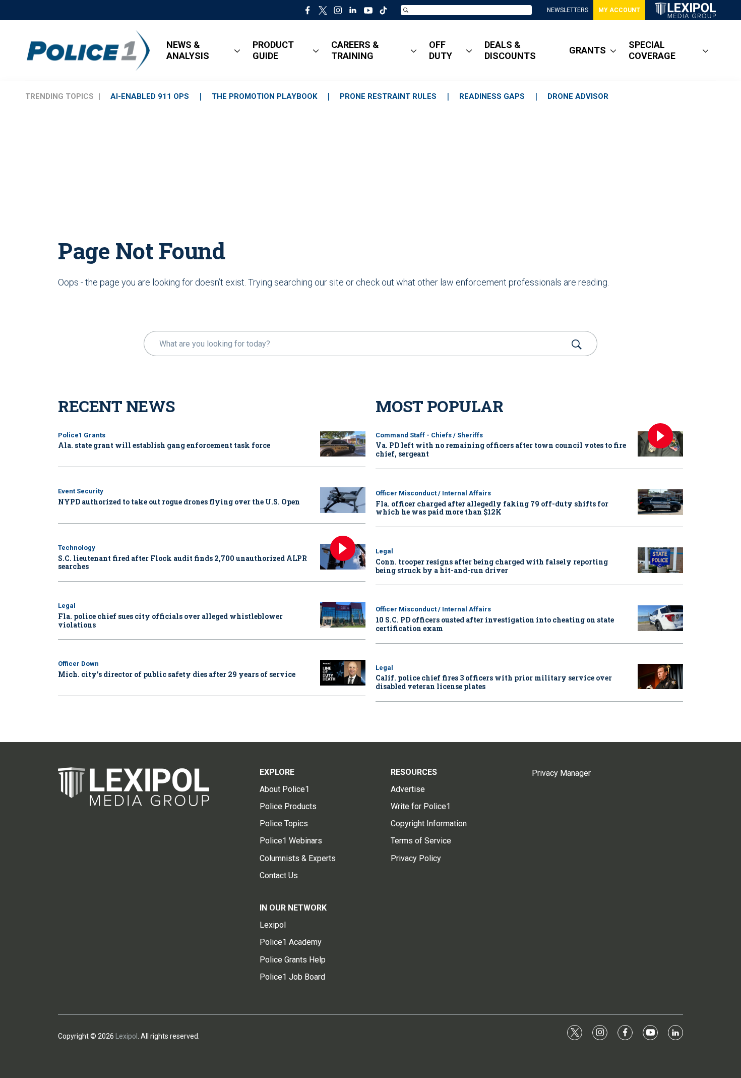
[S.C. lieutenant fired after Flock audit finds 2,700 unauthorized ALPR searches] (342, 557)
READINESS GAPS (492, 96)
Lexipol (126, 1036)
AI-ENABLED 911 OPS (149, 96)
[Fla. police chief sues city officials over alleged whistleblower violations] (342, 615)
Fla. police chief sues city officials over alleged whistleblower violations (170, 620)
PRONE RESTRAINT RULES (388, 96)
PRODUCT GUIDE (273, 50)
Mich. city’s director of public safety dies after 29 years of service (176, 674)
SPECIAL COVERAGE (652, 50)
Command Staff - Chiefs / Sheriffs (429, 435)
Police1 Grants (81, 435)
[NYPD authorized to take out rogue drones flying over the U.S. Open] (342, 500)
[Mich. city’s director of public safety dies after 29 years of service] (342, 673)
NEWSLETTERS (567, 10)
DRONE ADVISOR (577, 96)
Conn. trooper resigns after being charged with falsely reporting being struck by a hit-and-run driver (492, 566)
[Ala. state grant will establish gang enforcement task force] (342, 444)
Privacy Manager (561, 773)
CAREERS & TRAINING (355, 50)
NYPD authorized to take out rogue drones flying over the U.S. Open (179, 501)
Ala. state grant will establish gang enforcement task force (164, 445)
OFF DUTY (440, 50)
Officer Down (78, 663)
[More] (237, 50)
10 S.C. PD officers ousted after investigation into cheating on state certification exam (495, 624)
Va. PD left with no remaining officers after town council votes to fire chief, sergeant (501, 449)
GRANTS (587, 50)
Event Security (80, 491)
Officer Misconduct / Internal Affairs (433, 493)
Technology (76, 547)
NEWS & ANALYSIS (187, 50)
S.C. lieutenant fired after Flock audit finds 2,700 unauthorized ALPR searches (182, 562)
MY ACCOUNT (619, 10)
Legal (67, 605)
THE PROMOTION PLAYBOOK (264, 96)
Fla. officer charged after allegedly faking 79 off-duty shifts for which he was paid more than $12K (492, 508)
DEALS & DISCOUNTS (510, 50)
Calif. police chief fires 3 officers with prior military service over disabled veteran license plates (494, 682)
